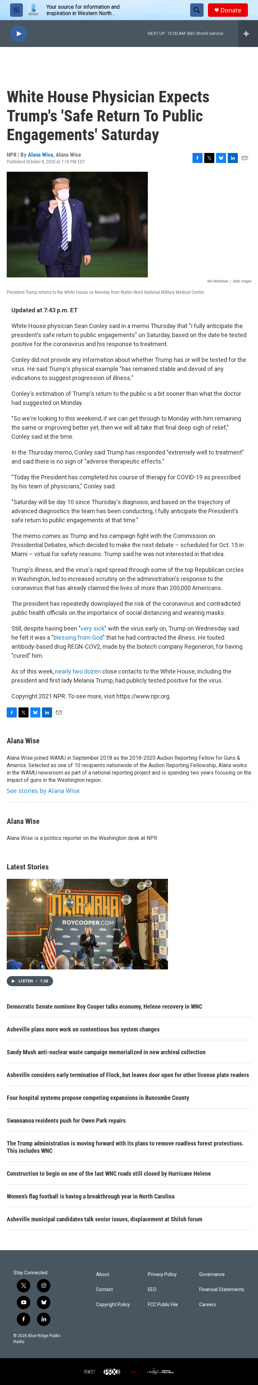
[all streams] (248, 33)
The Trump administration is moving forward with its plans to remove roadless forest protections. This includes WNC (125, 1147)
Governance (212, 1274)
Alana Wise (40, 154)
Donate (230, 10)
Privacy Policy (162, 1274)
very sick (92, 628)
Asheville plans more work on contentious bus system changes (83, 1029)
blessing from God (78, 637)
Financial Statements (221, 1289)
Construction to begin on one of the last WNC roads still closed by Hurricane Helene (109, 1173)
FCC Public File (163, 1304)
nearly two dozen (78, 671)
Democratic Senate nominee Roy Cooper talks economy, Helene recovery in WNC (104, 1006)
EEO (152, 1289)
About (102, 1274)
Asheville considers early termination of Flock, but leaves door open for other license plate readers (128, 1074)
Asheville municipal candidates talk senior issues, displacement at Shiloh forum (104, 1219)
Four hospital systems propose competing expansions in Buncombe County (98, 1097)
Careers (207, 1304)
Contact (104, 1289)
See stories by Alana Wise (43, 791)
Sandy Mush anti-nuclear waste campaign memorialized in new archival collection (106, 1052)
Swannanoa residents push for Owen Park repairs (66, 1120)
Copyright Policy (113, 1304)
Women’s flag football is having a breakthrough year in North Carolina (90, 1196)
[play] (18, 34)
